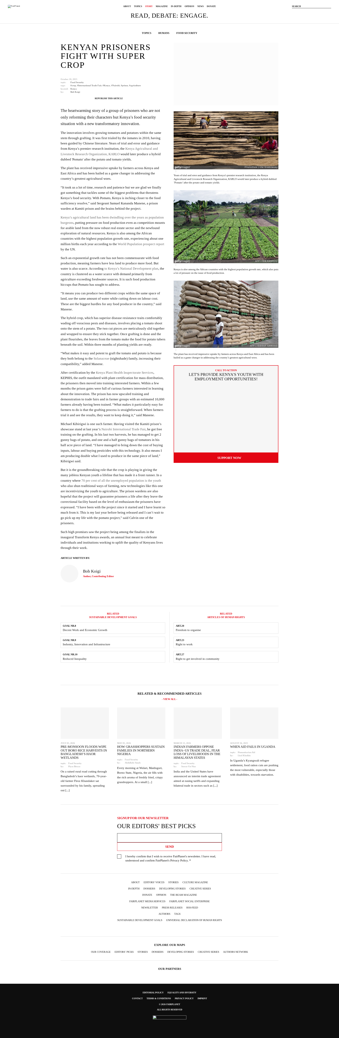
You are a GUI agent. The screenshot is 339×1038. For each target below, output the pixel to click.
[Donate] (294, 12)
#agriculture (135, 85)
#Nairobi (115, 85)
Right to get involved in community (198, 658)
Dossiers (149, 888)
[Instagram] (306, 12)
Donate (211, 6)
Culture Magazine (195, 882)
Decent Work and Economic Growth (85, 630)
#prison (124, 85)
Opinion (189, 6)
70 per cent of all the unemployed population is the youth (121, 480)
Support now (229, 458)
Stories (173, 882)
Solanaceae (101, 358)
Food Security (77, 82)
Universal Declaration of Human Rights (194, 920)
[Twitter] (311, 12)
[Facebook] (300, 12)
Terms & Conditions (159, 998)
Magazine (162, 6)
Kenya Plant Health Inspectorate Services (124, 372)
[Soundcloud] (323, 12)
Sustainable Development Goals (139, 920)
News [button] (200, 6)
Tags (177, 913)
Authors (164, 913)
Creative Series (200, 888)
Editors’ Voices (154, 882)
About (127, 6)
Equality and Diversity (182, 992)
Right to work (184, 644)
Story (149, 6)
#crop (73, 85)
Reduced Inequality (75, 658)
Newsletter (149, 907)
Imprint (202, 998)
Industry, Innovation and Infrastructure (86, 644)
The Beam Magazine (183, 894)
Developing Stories (172, 888)
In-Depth (176, 6)
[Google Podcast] (196, 929)
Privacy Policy (179, 860)
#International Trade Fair (89, 85)
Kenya (73, 89)
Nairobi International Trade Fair (123, 429)
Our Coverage (101, 951)
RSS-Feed (192, 907)
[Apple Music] (188, 929)
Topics (138, 6)
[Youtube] (317, 12)
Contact (137, 998)
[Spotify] (180, 929)
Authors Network (235, 951)
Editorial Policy (153, 992)
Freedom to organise (188, 630)
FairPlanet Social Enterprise (189, 901)
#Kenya (106, 85)
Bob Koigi (75, 92)
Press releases (172, 907)
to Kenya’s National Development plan (131, 268)
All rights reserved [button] (169, 1009)
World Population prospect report (141, 244)
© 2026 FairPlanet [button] (169, 1004)
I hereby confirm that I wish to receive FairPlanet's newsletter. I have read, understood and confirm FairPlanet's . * (170, 858)
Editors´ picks (124, 951)
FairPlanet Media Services (147, 901)
